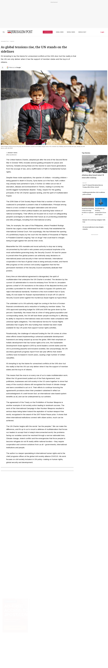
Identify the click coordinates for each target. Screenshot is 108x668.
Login (102, 32)
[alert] (15, 648)
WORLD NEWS (71, 32)
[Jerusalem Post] (19, 32)
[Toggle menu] (3, 32)
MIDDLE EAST (82, 32)
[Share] (2, 67)
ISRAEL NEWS (60, 32)
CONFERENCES (47, 32)
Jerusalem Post (5, 41)
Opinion (12, 41)
